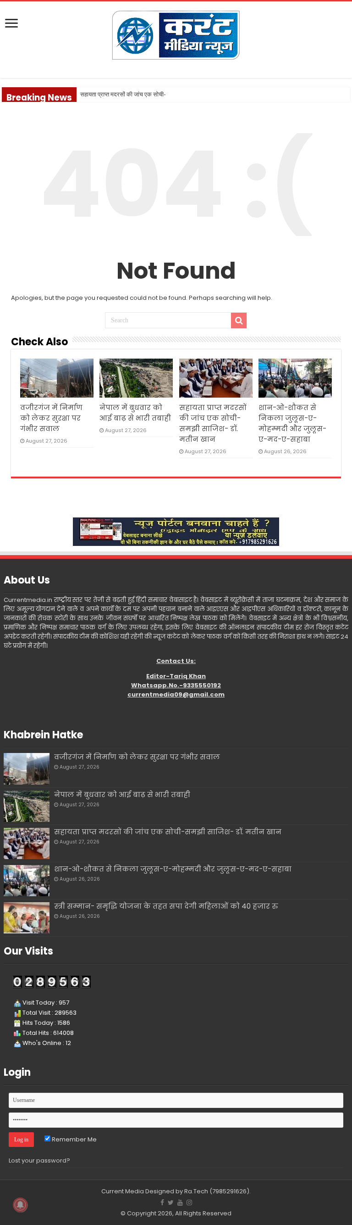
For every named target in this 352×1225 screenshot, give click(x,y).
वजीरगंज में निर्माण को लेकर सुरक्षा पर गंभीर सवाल (51, 418)
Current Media (122, 1191)
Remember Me (73, 1139)
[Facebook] (162, 1202)
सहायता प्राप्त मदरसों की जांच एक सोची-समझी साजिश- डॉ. (142, 94)
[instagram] (189, 1202)
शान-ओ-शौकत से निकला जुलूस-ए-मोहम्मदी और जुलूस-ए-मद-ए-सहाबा (173, 869)
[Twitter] (171, 1202)
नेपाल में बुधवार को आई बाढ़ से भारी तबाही (122, 794)
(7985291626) (229, 1191)
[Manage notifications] (20, 1204)
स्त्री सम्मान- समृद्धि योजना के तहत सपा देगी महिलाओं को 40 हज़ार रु (166, 906)
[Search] (239, 320)
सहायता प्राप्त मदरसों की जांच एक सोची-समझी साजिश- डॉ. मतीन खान (167, 832)
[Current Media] (176, 34)
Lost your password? (39, 1160)
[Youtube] (180, 1202)
